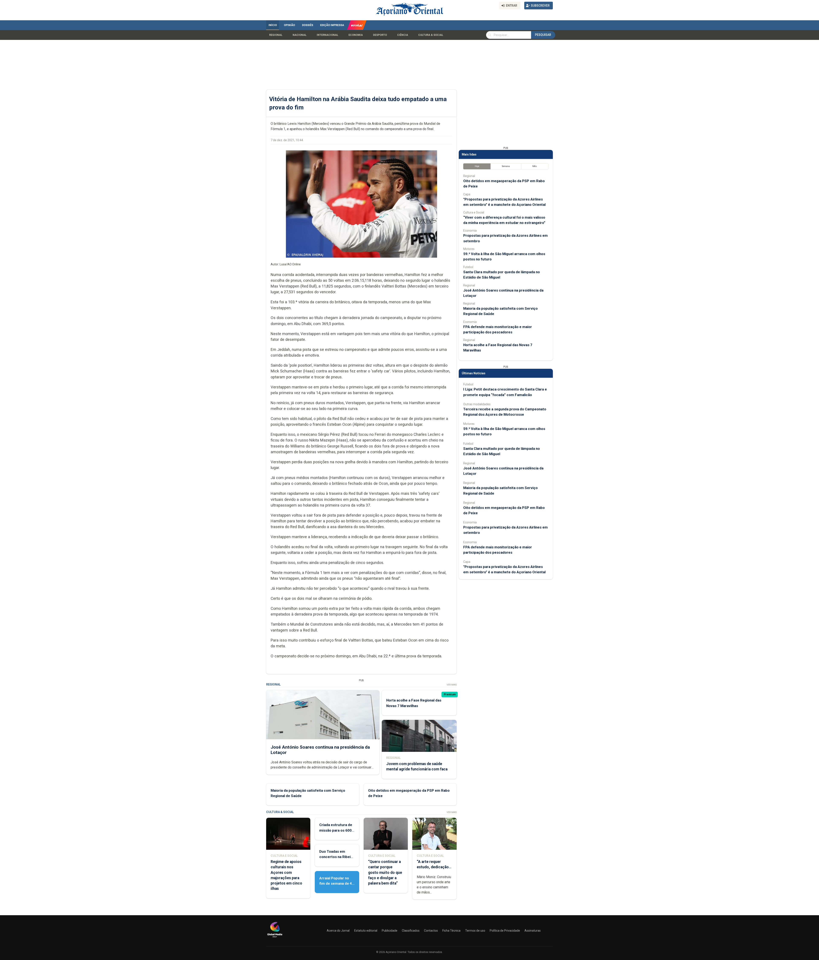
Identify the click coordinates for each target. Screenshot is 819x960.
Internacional (327, 34)
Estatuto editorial (365, 930)
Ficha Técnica (451, 930)
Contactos (431, 930)
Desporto (380, 34)
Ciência (402, 34)
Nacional (299, 34)
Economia (356, 34)
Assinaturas (532, 930)
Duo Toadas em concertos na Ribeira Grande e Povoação (336, 856)
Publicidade (389, 930)
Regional (275, 34)
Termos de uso (475, 930)
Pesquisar (543, 34)
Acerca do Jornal (338, 930)
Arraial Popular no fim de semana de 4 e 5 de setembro (335, 883)
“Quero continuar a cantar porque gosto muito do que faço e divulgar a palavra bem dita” (385, 872)
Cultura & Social (430, 34)
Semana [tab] (506, 166)
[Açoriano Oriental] (274, 938)
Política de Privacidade (505, 930)
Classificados (411, 930)
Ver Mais (452, 684)
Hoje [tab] (477, 166)
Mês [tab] (534, 166)
